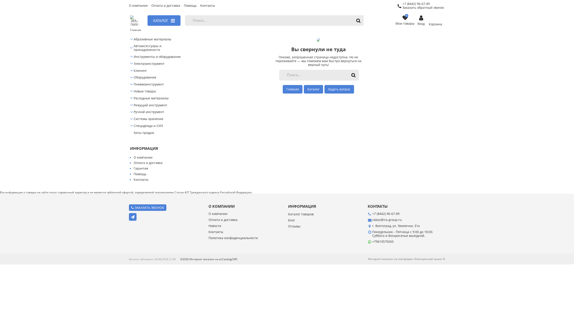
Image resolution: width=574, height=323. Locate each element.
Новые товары (145, 91)
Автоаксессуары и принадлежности (147, 48)
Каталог (313, 89)
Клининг (140, 71)
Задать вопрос (339, 89)
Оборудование (145, 77)
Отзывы (294, 226)
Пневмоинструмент (149, 84)
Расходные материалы (151, 98)
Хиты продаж (144, 133)
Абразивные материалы (152, 39)
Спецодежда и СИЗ (148, 126)
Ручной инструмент (149, 112)
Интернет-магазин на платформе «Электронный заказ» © (406, 259)
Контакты (207, 6)
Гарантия (141, 168)
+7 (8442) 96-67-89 (386, 214)
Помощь (190, 6)
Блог (291, 220)
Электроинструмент (149, 64)
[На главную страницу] (134, 21)
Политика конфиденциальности (233, 238)
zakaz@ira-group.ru (387, 220)
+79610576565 (383, 241)
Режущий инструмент (150, 105)
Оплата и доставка (165, 6)
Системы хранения (148, 119)
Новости (215, 226)
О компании (138, 6)
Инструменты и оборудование (157, 57)
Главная (292, 89)
